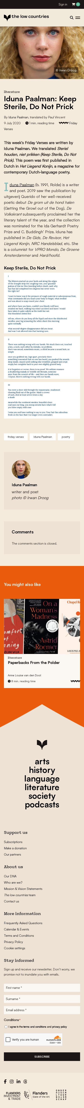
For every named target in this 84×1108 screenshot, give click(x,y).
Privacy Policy (13, 942)
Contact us (11, 901)
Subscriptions (13, 842)
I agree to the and (38, 1026)
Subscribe (42, 1056)
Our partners (12, 854)
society (42, 796)
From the (34, 662)
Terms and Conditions (19, 936)
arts (42, 761)
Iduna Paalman (18, 117)
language (42, 778)
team (20, 895)
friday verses (16, 436)
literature (42, 787)
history (42, 770)
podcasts (42, 804)
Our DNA (10, 876)
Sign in (63, 4)
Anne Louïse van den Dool (24, 675)
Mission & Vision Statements (23, 889)
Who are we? (13, 882)
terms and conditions (34, 1026)
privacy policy (59, 1026)
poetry (66, 436)
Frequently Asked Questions (23, 923)
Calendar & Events (16, 929)
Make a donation (15, 848)
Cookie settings (14, 948)
